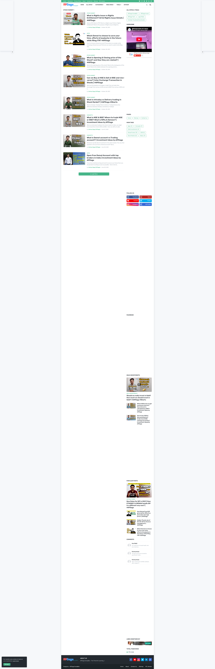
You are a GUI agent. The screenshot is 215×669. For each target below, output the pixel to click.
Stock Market (132, 135)
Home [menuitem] (82, 4)
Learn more (16, 661)
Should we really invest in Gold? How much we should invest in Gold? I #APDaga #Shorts (139, 398)
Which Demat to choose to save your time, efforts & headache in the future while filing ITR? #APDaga (104, 38)
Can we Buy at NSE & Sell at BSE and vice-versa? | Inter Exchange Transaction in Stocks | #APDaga (105, 80)
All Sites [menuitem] (89, 4)
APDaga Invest (145, 13)
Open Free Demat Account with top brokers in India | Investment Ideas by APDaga (104, 157)
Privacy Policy (77, 1)
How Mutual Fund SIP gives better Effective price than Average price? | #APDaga (144, 514)
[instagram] (138, 659)
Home (64, 1)
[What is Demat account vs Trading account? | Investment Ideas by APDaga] (74, 140)
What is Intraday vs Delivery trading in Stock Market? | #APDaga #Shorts (104, 101)
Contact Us (89, 1)
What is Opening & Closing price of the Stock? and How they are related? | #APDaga (104, 60)
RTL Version (102, 1)
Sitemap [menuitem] (126, 4)
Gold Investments (133, 129)
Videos (142, 135)
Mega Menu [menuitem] (109, 4)
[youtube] (139, 1)
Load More (94, 174)
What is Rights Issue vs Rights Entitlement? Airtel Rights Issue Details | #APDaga (105, 17)
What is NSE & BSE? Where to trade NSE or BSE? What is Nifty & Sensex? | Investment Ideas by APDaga (104, 119)
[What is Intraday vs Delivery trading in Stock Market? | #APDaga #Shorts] (74, 103)
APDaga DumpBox (133, 13)
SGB (142, 132)
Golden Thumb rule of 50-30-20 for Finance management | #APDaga (144, 522)
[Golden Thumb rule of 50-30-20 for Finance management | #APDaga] (131, 522)
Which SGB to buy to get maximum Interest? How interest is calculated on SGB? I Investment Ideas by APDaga (144, 408)
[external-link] (151, 1)
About (84, 1)
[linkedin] (148, 1)
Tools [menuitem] (118, 4)
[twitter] (146, 1)
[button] (147, 4)
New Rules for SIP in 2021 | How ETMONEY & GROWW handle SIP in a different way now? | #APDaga (139, 504)
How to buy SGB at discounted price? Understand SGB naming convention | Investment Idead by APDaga (143, 420)
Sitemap (96, 1)
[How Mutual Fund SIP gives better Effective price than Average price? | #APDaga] (131, 513)
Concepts (138, 126)
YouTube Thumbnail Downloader (136, 20)
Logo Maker (141, 16)
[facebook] (144, 1)
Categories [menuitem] (99, 4)
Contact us (144, 118)
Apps (130, 126)
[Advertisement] (139, 86)
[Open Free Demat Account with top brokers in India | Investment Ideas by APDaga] (74, 158)
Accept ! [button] (7, 664)
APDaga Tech (131, 16)
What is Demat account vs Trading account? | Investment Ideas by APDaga (105, 138)
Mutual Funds (132, 132)
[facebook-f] (130, 659)
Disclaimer (70, 1)
